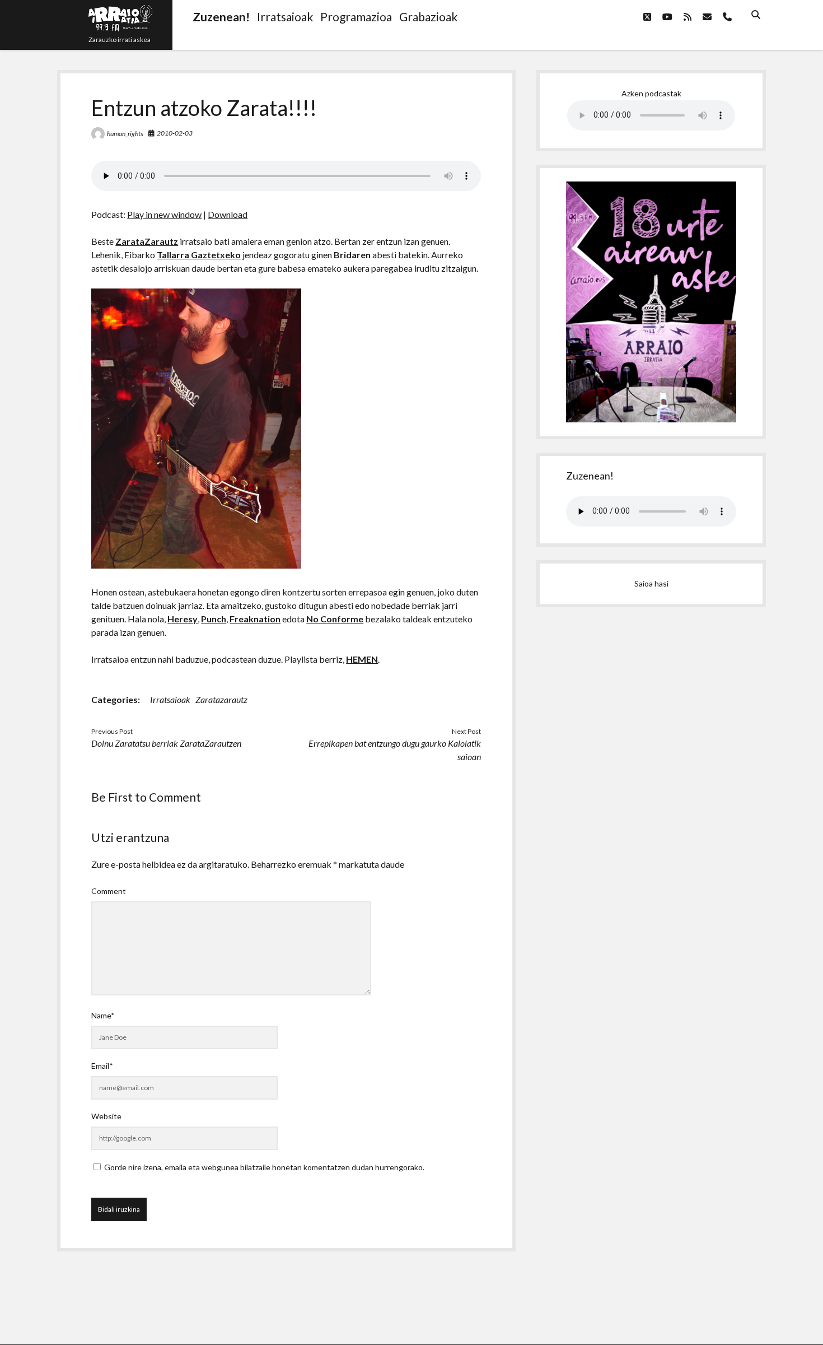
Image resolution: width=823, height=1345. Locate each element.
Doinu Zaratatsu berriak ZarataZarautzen (166, 743)
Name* (103, 1015)
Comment (108, 891)
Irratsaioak (170, 699)
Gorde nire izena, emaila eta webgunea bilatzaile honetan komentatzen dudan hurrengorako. (264, 1167)
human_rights (125, 133)
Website (106, 1116)
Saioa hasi (651, 583)
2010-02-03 (175, 133)
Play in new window (164, 214)
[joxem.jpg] (196, 565)
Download (227, 214)
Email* (102, 1066)
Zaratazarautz (221, 699)
